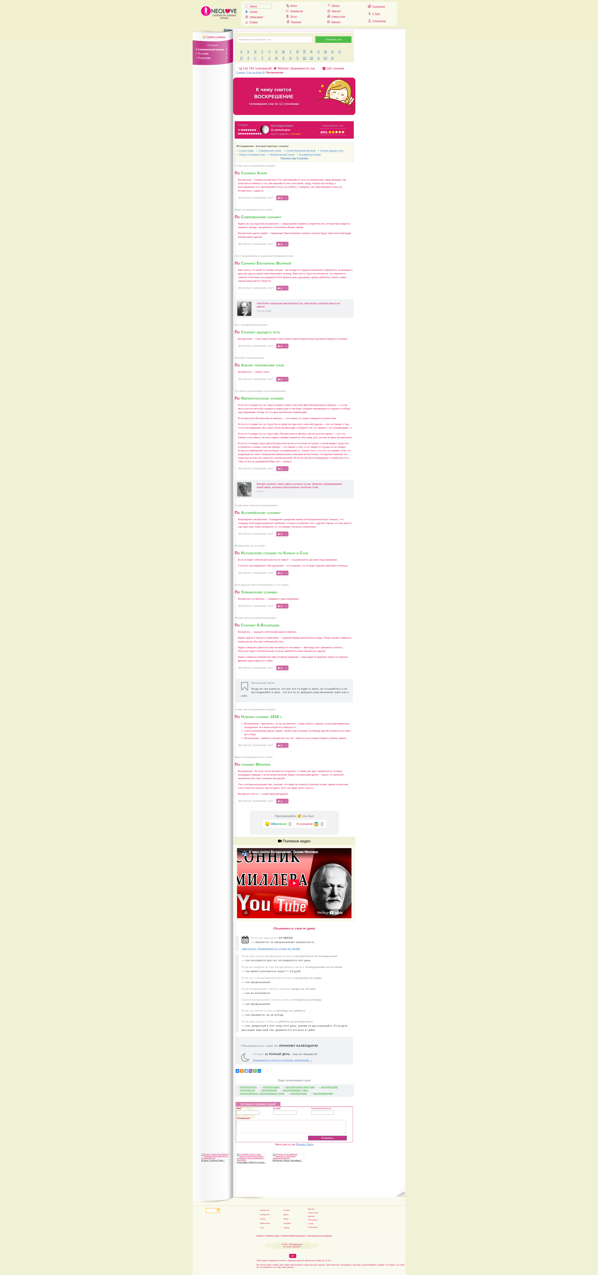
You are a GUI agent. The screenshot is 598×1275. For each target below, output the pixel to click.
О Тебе (376, 13)
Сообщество (265, 1214)
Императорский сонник (282, 154)
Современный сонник (270, 150)
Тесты (293, 16)
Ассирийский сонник (310, 154)
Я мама (254, 22)
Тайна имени (256, 17)
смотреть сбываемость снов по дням (271, 948)
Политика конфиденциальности (293, 1236)
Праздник (296, 22)
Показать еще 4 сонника (294, 158)
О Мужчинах (379, 21)
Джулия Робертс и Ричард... (215, 1160)
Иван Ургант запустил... (284, 1159)
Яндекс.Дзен (305, 1144)
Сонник (253, 11)
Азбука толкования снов (252, 154)
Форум (253, 6)
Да (283, 198)
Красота (336, 11)
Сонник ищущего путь (332, 150)
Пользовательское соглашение (319, 1236)
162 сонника (335, 68)
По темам (203, 53)
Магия (286, 1219)
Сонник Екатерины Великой (301, 150)
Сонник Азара (246, 150)
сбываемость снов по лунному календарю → (283, 1060)
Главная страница (215, 37)
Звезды (336, 5)
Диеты (293, 5)
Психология (378, 6)
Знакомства (296, 11)
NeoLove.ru (297, 1244)
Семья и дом (338, 16)
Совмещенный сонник (211, 49)
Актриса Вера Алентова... (249, 1160)
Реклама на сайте (272, 1236)
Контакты (260, 1236)
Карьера (335, 22)
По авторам (204, 57)
